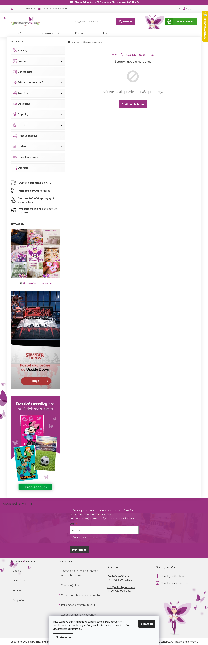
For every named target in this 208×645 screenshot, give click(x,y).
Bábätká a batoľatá (30, 82)
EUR (174, 8)
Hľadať (127, 21)
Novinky (23, 50)
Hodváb (22, 146)
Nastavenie (63, 637)
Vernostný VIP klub (72, 585)
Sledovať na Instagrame (37, 283)
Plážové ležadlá (27, 135)
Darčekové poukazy (30, 157)
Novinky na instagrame (174, 583)
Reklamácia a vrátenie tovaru (78, 604)
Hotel (21, 125)
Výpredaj (23, 167)
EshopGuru (166, 641)
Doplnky (23, 114)
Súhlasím (147, 623)
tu (80, 628)
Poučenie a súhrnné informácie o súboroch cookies (80, 573)
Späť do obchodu (133, 104)
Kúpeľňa (23, 93)
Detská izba (25, 71)
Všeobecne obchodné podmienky (80, 595)
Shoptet (193, 641)
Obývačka (24, 103)
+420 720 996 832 (119, 590)
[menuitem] (19, 33)
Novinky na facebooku (173, 576)
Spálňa (22, 61)
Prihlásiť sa (79, 549)
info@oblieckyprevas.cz (121, 587)
